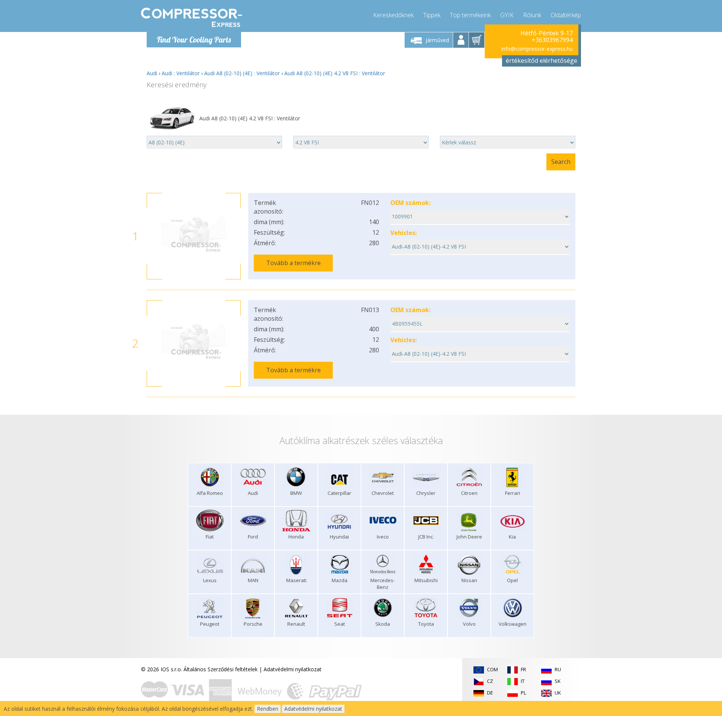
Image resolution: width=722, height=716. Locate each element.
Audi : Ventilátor (181, 73)
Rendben (267, 708)
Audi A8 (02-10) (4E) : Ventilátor (242, 73)
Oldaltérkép (566, 15)
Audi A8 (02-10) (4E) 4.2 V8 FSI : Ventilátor (334, 73)
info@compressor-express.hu (537, 48)
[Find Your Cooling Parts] (191, 17)
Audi (152, 73)
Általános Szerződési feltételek (221, 669)
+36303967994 (552, 40)
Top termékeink (470, 15)
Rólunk (532, 15)
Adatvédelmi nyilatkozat (293, 669)
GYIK (507, 15)
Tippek (431, 15)
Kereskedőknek (393, 15)
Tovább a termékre (293, 263)
